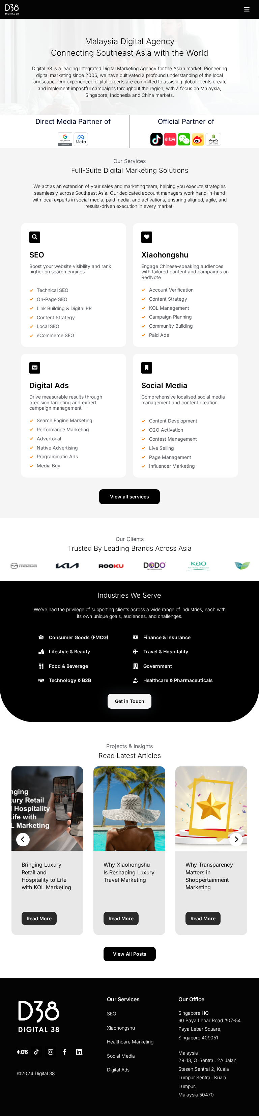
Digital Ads (118, 1069)
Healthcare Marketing (130, 1041)
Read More (39, 918)
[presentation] (23, 839)
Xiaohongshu (121, 1028)
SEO (111, 1013)
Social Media (121, 1056)
